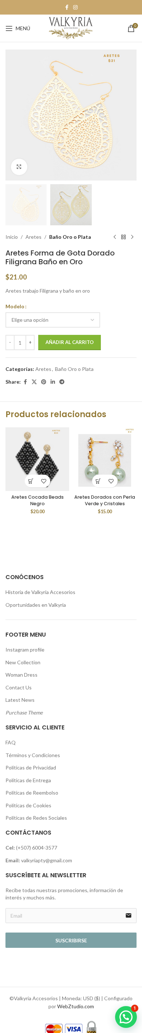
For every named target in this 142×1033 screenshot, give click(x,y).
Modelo (14, 306)
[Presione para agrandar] (19, 167)
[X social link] (34, 382)
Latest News (20, 700)
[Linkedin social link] (52, 382)
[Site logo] (71, 27)
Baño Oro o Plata (70, 237)
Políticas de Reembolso (31, 792)
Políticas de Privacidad (30, 767)
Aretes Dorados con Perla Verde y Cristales (104, 500)
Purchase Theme (24, 712)
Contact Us (18, 687)
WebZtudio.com (75, 1006)
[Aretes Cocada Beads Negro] (37, 459)
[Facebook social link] (66, 7)
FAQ (10, 742)
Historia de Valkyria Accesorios (40, 592)
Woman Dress (21, 675)
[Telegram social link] (62, 382)
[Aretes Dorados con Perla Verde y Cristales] (105, 459)
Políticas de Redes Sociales (36, 818)
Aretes (33, 237)
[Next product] (132, 237)
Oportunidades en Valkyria (35, 605)
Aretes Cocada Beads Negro (37, 500)
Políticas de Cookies (28, 805)
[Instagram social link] (75, 7)
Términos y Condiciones (32, 755)
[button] (31, 481)
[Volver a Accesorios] (123, 237)
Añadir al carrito (70, 342)
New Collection (22, 662)
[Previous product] (114, 237)
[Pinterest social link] (43, 382)
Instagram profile (24, 649)
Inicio (11, 237)
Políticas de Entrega (28, 780)
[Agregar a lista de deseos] (44, 481)
